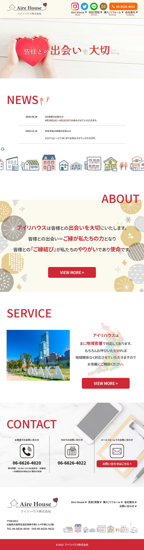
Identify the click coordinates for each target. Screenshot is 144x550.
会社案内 (130, 13)
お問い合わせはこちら (115, 464)
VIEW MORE (70, 272)
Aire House (77, 13)
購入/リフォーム (112, 13)
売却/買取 (94, 13)
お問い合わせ (126, 506)
